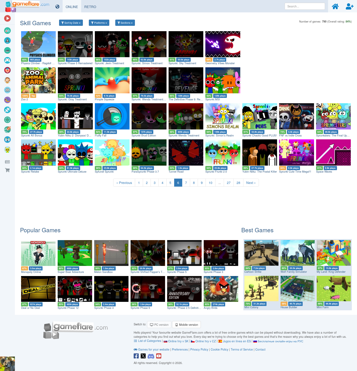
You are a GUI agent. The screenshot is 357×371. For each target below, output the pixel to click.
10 (210, 182)
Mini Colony (251, 307)
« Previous (124, 182)
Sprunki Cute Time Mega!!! (295, 171)
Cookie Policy (219, 349)
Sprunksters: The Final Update (334, 135)
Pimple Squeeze (104, 99)
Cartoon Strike (252, 272)
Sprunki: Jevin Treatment (109, 63)
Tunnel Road (176, 171)
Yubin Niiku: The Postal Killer (259, 171)
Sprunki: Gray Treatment (72, 99)
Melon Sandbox (103, 272)
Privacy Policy (199, 349)
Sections (125, 22)
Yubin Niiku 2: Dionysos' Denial (76, 135)
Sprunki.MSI (212, 99)
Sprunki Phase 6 (140, 308)
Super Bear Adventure (71, 272)
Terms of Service (242, 349)
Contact (260, 349)
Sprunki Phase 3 (213, 272)
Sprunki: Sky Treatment (182, 63)
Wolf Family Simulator (294, 272)
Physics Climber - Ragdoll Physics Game (45, 63)
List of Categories (149, 341)
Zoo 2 (24, 99)
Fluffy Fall (100, 135)
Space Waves (324, 171)
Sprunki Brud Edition (144, 135)
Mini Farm (323, 307)
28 (238, 182)
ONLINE (73, 6)
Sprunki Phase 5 (177, 272)
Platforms (99, 22)
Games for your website (153, 349)
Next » (251, 182)
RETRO (91, 6)
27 (229, 182)
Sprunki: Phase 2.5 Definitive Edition (188, 308)
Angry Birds (210, 308)
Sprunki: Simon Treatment (147, 63)
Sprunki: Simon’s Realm (219, 135)
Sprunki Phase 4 (104, 308)
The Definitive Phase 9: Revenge (188, 99)
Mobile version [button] (188, 324)
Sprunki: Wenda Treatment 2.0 (150, 99)
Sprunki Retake (30, 171)
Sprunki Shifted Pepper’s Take (148, 272)
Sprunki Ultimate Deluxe (72, 171)
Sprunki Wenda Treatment (184, 135)
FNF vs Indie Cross (290, 135)
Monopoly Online (31, 272)
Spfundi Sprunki (104, 171)
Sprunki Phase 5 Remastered (75, 63)
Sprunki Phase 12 (68, 308)
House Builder (289, 307)
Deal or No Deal (30, 308)
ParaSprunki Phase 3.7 (145, 171)
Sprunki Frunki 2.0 (216, 171)
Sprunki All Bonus (31, 135)
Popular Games (40, 230)
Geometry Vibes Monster (220, 63)
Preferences (180, 349)
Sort (71, 22)
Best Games (257, 230)
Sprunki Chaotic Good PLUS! (259, 135)
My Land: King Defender (331, 272)
